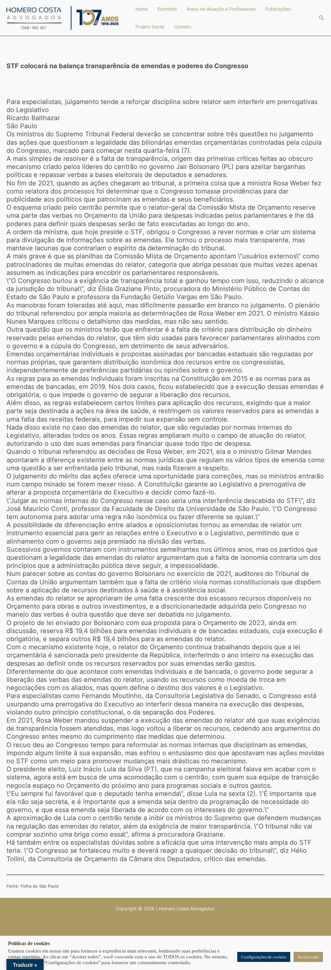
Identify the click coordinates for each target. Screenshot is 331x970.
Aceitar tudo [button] (308, 956)
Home (141, 9)
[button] (322, 18)
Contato (182, 26)
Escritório (167, 9)
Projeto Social (149, 26)
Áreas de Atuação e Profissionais (221, 9)
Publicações (278, 9)
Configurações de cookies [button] (263, 956)
